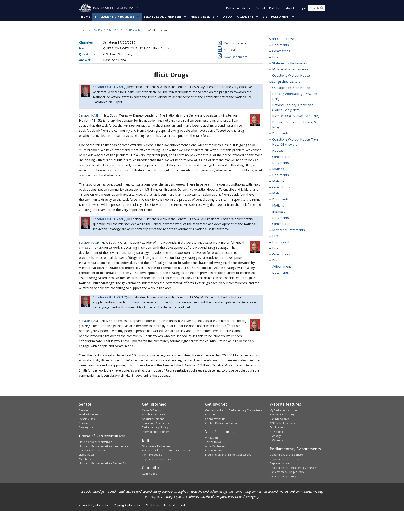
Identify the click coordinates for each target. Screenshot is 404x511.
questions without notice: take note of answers (295, 141)
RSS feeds (276, 440)
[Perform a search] (322, 8)
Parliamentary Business (115, 17)
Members (85, 459)
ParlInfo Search (279, 419)
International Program (155, 432)
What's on (211, 437)
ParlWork (289, 8)
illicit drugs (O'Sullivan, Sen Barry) (296, 116)
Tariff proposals (152, 455)
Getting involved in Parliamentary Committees (233, 410)
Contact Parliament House (221, 423)
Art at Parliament (215, 446)
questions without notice (291, 75)
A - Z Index (276, 432)
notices (277, 150)
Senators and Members (163, 17)
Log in (302, 8)
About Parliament (238, 17)
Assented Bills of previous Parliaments (166, 450)
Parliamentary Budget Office (287, 472)
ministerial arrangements (290, 69)
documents (280, 45)
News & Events (202, 17)
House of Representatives (95, 442)
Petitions (210, 414)
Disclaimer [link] (152, 505)
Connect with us (215, 419)
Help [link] (183, 505)
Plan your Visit (214, 450)
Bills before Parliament (156, 446)
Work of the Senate (91, 414)
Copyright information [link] (127, 505)
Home (85, 17)
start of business (282, 39)
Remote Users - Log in (283, 414)
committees (281, 51)
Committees (149, 473)
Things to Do (213, 442)
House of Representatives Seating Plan (103, 463)
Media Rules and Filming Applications (228, 455)
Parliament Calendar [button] (239, 8)
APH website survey (282, 423)
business (278, 211)
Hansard (134, 29)
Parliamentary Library (155, 427)
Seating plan (86, 427)
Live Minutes (87, 455)
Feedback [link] (170, 505)
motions (278, 169)
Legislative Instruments (156, 459)
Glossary (275, 436)
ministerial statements (288, 230)
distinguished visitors (284, 81)
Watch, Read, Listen (154, 414)
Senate (83, 410)
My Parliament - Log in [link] (283, 410)
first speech (281, 242)
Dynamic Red (87, 419)
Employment (277, 427)
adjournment (281, 266)
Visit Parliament (276, 17)
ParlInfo (274, 8)
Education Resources (155, 423)
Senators (84, 423)
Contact (260, 8)
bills (275, 57)
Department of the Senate (286, 455)
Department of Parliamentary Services (294, 468)
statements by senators (290, 63)
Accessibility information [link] (94, 505)
